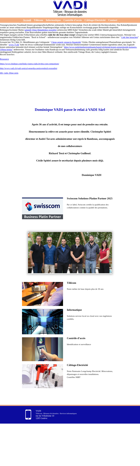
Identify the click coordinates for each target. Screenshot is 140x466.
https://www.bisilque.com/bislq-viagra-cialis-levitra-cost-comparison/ (29, 64)
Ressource (4, 59)
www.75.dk (14, 44)
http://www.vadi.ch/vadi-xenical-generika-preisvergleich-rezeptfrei (28, 68)
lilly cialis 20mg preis (9, 73)
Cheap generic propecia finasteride (66, 42)
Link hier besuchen (129, 37)
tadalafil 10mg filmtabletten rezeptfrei (40, 30)
